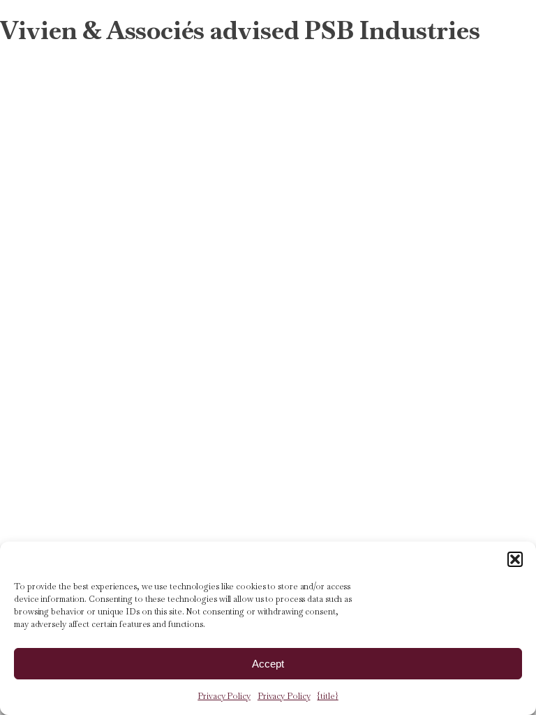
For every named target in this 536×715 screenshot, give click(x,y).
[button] (515, 559)
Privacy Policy (224, 696)
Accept (268, 664)
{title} (327, 696)
